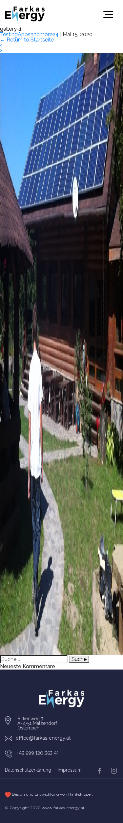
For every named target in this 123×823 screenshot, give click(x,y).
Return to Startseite (27, 40)
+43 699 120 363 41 (37, 753)
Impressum (70, 770)
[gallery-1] (61, 353)
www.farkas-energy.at (63, 807)
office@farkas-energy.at (43, 738)
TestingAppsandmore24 (29, 34)
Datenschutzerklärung (28, 770)
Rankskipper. (80, 794)
